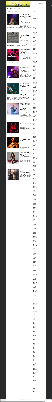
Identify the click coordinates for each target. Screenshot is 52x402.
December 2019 (34, 89)
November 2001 (35, 264)
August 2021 (34, 73)
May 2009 (34, 192)
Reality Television (35, 369)
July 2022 (34, 64)
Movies (34, 355)
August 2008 (34, 199)
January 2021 (34, 79)
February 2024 (34, 49)
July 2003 (34, 248)
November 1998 (35, 290)
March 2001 (34, 270)
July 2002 (34, 258)
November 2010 (35, 177)
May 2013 (34, 153)
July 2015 (34, 132)
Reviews (26, 50)
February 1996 (34, 306)
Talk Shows (34, 377)
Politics (34, 365)
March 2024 (34, 48)
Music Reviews (26, 83)
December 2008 (34, 196)
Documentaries (34, 336)
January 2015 (34, 137)
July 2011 (34, 171)
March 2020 (34, 87)
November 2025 (35, 32)
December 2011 (34, 167)
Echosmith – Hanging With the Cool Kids (25, 124)
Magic (34, 352)
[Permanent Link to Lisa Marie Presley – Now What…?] (13, 163)
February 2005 (34, 233)
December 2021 (34, 70)
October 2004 (34, 236)
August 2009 (34, 189)
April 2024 (34, 47)
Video (21, 51)
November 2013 (35, 148)
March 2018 (34, 106)
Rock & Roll (29, 50)
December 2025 (34, 31)
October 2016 (34, 120)
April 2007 (34, 212)
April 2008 (34, 202)
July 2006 (34, 219)
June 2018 (34, 104)
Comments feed (34, 390)
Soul (33, 375)
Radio (34, 368)
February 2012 (34, 165)
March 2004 (34, 242)
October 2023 (34, 52)
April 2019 (34, 96)
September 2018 (35, 101)
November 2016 (35, 119)
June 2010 (34, 181)
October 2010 (34, 178)
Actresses (34, 315)
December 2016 (34, 118)
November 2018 (35, 100)
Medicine (34, 353)
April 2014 (34, 144)
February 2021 (34, 78)
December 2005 (34, 225)
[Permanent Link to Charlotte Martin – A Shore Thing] (13, 179)
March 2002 (34, 261)
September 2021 (35, 72)
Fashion (34, 339)
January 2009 (34, 195)
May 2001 (34, 268)
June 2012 (34, 162)
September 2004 (35, 237)
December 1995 (34, 307)
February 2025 (34, 39)
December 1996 (34, 302)
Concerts (21, 14)
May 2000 (34, 277)
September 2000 (35, 274)
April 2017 (34, 115)
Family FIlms (34, 338)
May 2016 (34, 124)
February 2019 (34, 97)
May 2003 (34, 250)
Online (26, 32)
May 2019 (34, 95)
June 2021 (34, 75)
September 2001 (35, 266)
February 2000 (34, 279)
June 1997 (34, 299)
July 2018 (34, 103)
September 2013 (35, 150)
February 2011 (34, 175)
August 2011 (34, 170)
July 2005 (34, 229)
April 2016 (34, 125)
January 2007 (34, 214)
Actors (34, 314)
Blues (34, 321)
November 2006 (35, 216)
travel (33, 379)
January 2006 (34, 224)
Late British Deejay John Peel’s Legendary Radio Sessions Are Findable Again (25, 35)
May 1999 (34, 285)
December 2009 (34, 186)
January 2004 (34, 243)
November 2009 (35, 187)
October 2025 (34, 33)
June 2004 (34, 239)
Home (7, 8)
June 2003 (34, 249)
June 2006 (34, 220)
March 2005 (34, 232)
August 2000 (34, 275)
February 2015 (34, 136)
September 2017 (35, 111)
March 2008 (34, 203)
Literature (34, 351)
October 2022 (34, 62)
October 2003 (34, 246)
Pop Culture (28, 32)
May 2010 (34, 182)
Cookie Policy (15, 400)
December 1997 (34, 296)
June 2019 (34, 94)
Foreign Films (34, 342)
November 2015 (35, 129)
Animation (34, 317)
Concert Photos (22, 66)
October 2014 (34, 139)
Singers (29, 104)
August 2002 (34, 257)
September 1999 (35, 282)
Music (23, 14)
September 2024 (35, 43)
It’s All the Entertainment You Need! (15, 8)
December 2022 (34, 60)
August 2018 (34, 102)
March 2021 (34, 77)
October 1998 (34, 291)
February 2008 (34, 204)
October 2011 (34, 168)
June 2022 (34, 65)
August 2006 (34, 218)
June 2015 (34, 133)
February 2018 (34, 107)
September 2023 (35, 53)
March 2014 (34, 145)
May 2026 (34, 27)
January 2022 (34, 69)
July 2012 (34, 161)
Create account (34, 388)
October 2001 (34, 265)
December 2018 (34, 99)
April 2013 (34, 154)
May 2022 (34, 66)
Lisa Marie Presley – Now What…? (24, 155)
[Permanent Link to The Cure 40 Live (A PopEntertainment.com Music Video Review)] (13, 60)
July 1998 (34, 293)
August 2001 (34, 267)
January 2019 (34, 98)
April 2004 (34, 241)
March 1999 (34, 287)
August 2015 (34, 131)
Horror (34, 346)
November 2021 (35, 71)
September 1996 (35, 304)
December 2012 (34, 157)
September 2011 (35, 169)
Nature (34, 360)
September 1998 (35, 292)
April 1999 (34, 286)
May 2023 (34, 56)
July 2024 (34, 45)
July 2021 (34, 74)
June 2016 (34, 123)
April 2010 (34, 183)
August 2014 (34, 141)
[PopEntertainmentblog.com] (20, 4)
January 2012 (34, 166)
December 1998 (34, 289)
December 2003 (34, 244)
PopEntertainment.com (37, 393)
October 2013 (34, 149)
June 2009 (34, 191)
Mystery (34, 359)
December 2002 (34, 254)
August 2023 (34, 54)
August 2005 (34, 228)
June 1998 (34, 294)
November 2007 (35, 206)
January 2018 (34, 108)
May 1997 (34, 300)
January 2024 (34, 50)
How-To (34, 347)
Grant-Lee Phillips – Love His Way (25, 140)
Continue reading (23, 45)
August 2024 (34, 44)
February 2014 (34, 146)
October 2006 (34, 217)
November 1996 (35, 303)
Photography (26, 14)
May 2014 (34, 143)
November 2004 (35, 235)
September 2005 (35, 227)
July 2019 (34, 93)
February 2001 (34, 271)
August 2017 (34, 112)
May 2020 (34, 85)
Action (34, 313)
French (34, 343)
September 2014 (35, 140)
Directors (34, 334)
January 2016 (34, 127)
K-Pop (34, 350)
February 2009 (34, 194)
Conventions (34, 332)
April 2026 (34, 28)
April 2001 (34, 269)
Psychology (34, 367)
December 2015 (34, 128)
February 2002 (34, 262)
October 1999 (34, 281)
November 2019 (35, 90)
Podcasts (34, 364)
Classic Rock (21, 32)
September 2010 (35, 179)
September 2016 (35, 121)
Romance (34, 373)
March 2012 (34, 164)
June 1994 (34, 308)
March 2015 (34, 135)
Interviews (28, 66)
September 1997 (35, 298)
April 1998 (34, 295)
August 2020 (34, 83)
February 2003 (34, 252)
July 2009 (34, 190)
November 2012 (35, 158)
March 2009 (34, 193)
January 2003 (34, 253)
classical (34, 327)
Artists (34, 319)
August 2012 (34, 160)
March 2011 (34, 174)
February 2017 (34, 117)
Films (34, 340)
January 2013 (34, 156)
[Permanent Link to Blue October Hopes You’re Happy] (13, 77)
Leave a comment (28, 22)
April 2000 (34, 278)
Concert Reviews (26, 103)
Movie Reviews (28, 49)
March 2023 (34, 58)
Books (34, 322)
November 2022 (35, 61)
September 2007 (35, 208)
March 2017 (34, 116)
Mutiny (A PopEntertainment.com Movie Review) (38, 19)
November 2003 (35, 245)
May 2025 (34, 37)
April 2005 (34, 231)
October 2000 (34, 273)
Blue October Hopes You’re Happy (24, 69)
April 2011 (34, 173)
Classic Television (35, 326)
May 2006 (34, 221)
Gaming (34, 344)
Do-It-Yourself (34, 335)
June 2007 (34, 210)
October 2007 (34, 207)
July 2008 (34, 200)
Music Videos (23, 67)
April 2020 (34, 86)
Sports (34, 376)
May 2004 (34, 240)
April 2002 (34, 260)
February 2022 (34, 68)
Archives (34, 318)
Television (25, 138)
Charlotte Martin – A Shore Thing (24, 170)
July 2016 (34, 122)
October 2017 (34, 110)
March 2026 (34, 29)
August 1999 (34, 283)
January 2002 (34, 263)
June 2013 (34, 152)
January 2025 (34, 40)
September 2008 (35, 198)
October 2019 (34, 91)
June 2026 (34, 26)
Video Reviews (24, 51)
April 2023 (34, 57)
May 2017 (34, 114)
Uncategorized (34, 380)
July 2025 (34, 35)
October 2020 (34, 81)
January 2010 (34, 185)
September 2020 (35, 82)
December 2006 (34, 215)
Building (34, 323)
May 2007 (34, 211)
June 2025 (34, 36)
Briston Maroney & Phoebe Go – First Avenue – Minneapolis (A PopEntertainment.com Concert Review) (25, 19)
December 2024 (34, 41)
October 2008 (34, 197)
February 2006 (34, 223)
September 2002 (35, 256)
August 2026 (34, 25)
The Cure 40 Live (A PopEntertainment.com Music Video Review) (24, 54)
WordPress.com (34, 391)
